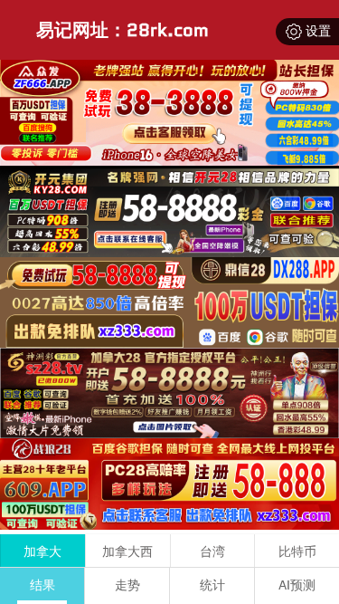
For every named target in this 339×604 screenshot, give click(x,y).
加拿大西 (127, 552)
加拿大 (42, 552)
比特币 (297, 552)
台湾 (212, 552)
